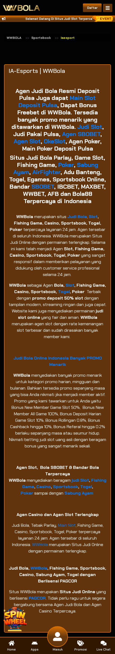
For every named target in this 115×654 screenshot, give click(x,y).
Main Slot (67, 525)
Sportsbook (41, 38)
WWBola (40, 544)
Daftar (92, 8)
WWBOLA (14, 38)
